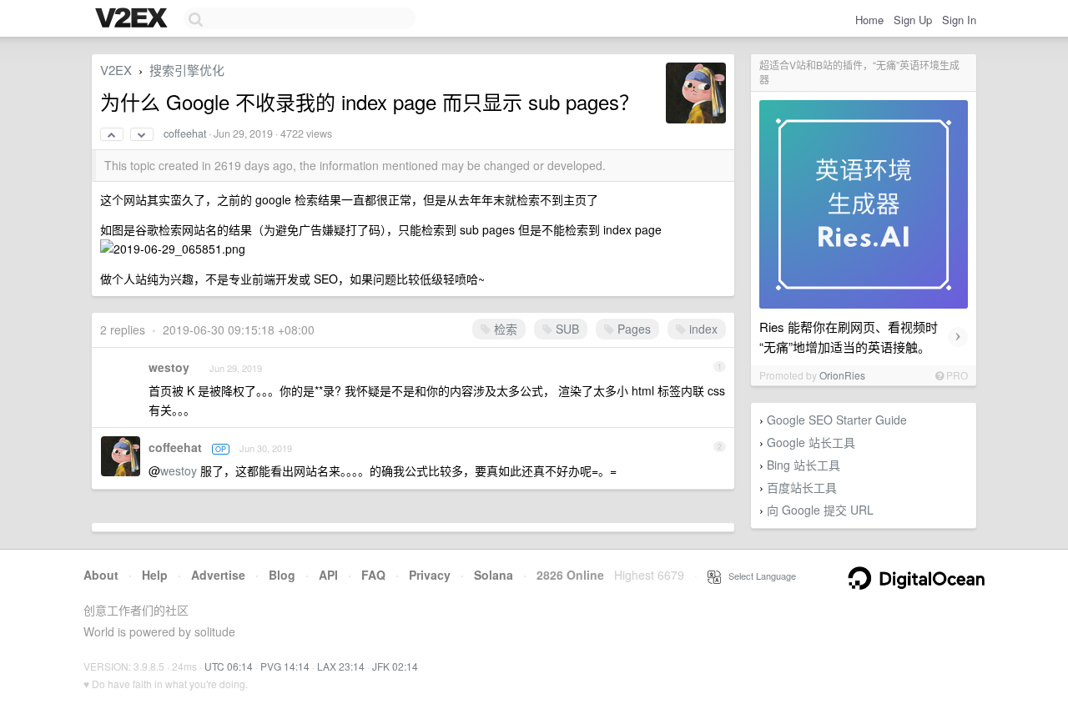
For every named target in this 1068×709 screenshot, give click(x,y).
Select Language (758, 575)
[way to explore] (133, 19)
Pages (632, 328)
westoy (169, 367)
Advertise (218, 574)
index (702, 328)
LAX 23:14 (341, 666)
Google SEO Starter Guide (837, 419)
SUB (565, 328)
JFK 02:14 (395, 666)
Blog (282, 574)
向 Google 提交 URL (820, 509)
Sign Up (913, 20)
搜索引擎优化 (186, 69)
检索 (504, 328)
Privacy (430, 574)
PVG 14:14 (285, 666)
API (328, 574)
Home (869, 20)
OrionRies (842, 375)
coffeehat (185, 133)
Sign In (959, 20)
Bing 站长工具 (803, 464)
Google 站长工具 (811, 442)
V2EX (116, 69)
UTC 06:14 (228, 666)
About (100, 574)
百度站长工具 (802, 487)
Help (155, 574)
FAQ (373, 574)
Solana (493, 574)
